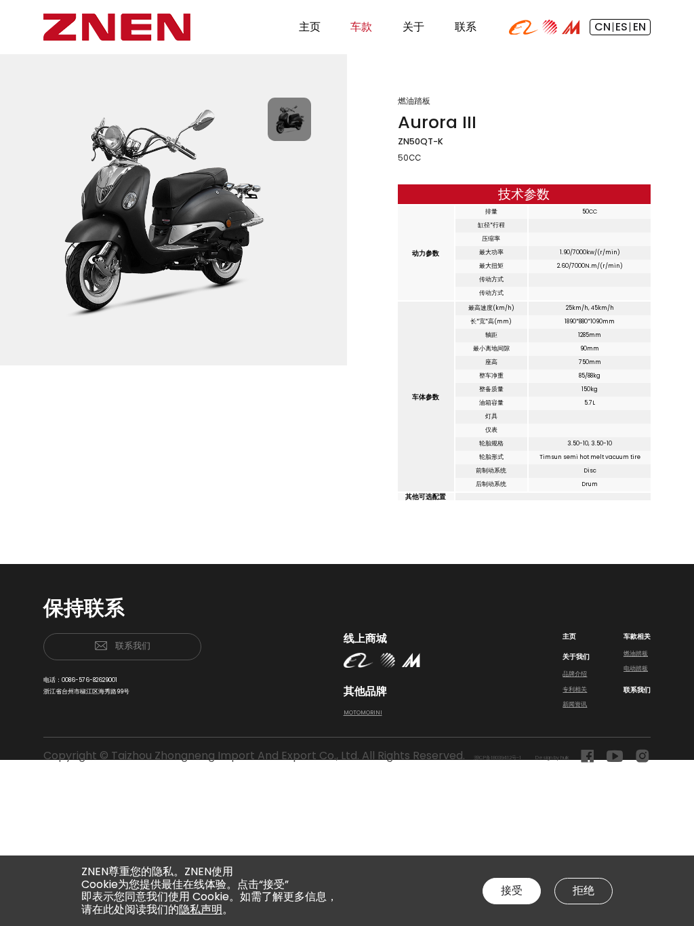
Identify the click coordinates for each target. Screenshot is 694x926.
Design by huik (552, 757)
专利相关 (575, 689)
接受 (512, 890)
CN (602, 27)
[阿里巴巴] (523, 26)
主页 (569, 636)
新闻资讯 (575, 704)
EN (639, 27)
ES (621, 27)
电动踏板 (636, 668)
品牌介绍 (575, 674)
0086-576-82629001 (89, 680)
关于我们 (576, 656)
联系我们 (132, 645)
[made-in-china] (571, 26)
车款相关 (637, 636)
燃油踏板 (636, 653)
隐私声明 (200, 909)
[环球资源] (549, 26)
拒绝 (583, 890)
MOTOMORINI (363, 712)
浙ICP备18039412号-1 (497, 757)
